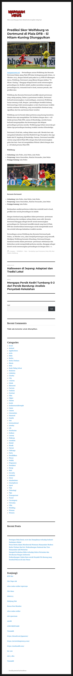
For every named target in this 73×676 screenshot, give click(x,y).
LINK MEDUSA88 (13, 626)
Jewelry (11, 425)
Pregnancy (12, 463)
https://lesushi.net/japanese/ (17, 636)
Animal (11, 348)
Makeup (12, 438)
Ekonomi (12, 386)
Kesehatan (13, 430)
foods (11, 403)
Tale (10, 488)
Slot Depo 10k (12, 581)
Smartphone (13, 483)
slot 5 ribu (10, 656)
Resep (11, 468)
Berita (11, 358)
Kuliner (11, 433)
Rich (10, 470)
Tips (10, 493)
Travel (11, 498)
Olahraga (12, 450)
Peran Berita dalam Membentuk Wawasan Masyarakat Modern (31, 545)
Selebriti (12, 475)
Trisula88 (10, 631)
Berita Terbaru (14, 361)
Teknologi (12, 490)
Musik (11, 445)
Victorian (12, 503)
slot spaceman (12, 616)
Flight (11, 398)
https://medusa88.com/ (15, 646)
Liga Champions (40, 251)
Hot (10, 420)
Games (11, 410)
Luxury (11, 435)
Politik (11, 460)
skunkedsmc (13, 480)
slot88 (9, 621)
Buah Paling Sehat (15, 368)
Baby (10, 356)
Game (11, 408)
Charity (11, 376)
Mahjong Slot (12, 601)
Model (11, 443)
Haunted (12, 415)
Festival (12, 393)
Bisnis (11, 363)
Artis (10, 353)
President (12, 465)
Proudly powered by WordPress (17, 670)
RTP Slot (10, 576)
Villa (10, 505)
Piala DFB (48, 251)
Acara (11, 346)
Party (11, 453)
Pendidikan (13, 455)
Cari (8, 305)
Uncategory (13, 500)
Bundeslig (32, 251)
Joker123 (10, 596)
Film (10, 395)
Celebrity (12, 373)
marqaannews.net (13, 72)
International (14, 423)
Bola (25, 251)
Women (12, 513)
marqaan (12, 251)
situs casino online (13, 611)
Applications (13, 351)
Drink (11, 383)
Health (11, 418)
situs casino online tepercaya (17, 586)
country (12, 381)
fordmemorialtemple (16, 405)
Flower (11, 400)
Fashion (12, 390)
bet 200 (10, 651)
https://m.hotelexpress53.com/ (18, 641)
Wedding (12, 508)
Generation (13, 413)
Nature (11, 448)
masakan (12, 440)
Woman (12, 510)
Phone (11, 458)
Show (11, 478)
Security (12, 473)
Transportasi (13, 495)
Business (12, 371)
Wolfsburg (15, 253)
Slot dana (10, 591)
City (10, 378)
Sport (11, 485)
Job (10, 428)
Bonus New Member (14, 606)
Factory (11, 388)
